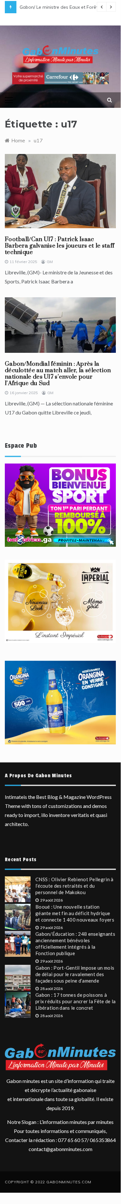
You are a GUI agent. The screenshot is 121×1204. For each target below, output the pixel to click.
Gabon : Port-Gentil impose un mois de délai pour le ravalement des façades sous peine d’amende (74, 974)
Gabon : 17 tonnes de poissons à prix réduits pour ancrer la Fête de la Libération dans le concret (75, 1001)
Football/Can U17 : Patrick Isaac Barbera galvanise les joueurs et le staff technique (59, 246)
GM (50, 261)
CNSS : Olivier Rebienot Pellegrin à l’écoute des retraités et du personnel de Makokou (74, 885)
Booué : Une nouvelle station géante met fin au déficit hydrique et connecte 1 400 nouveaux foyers (74, 913)
